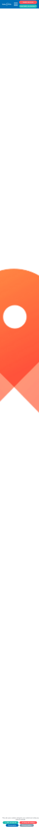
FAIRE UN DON (28, 2)
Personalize (12, 825)
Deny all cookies (29, 822)
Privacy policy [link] (26, 825)
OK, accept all (11, 822)
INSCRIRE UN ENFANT (28, 6)
